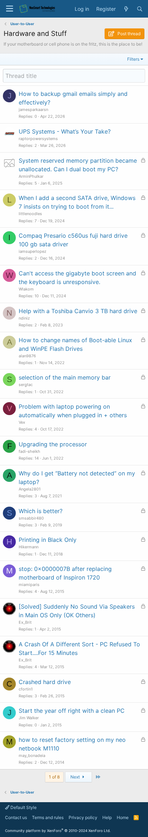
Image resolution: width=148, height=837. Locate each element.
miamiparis (29, 584)
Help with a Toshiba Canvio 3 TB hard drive (78, 311)
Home (123, 817)
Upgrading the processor (53, 444)
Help (107, 817)
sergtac (26, 384)
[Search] (140, 9)
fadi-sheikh (29, 451)
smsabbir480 (31, 518)
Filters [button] (133, 59)
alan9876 (27, 355)
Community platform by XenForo (58, 830)
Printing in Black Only (48, 539)
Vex (22, 422)
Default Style (23, 807)
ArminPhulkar (31, 176)
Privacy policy (83, 817)
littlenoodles (30, 213)
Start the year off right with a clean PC (72, 710)
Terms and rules (48, 817)
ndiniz (24, 318)
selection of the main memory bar (65, 377)
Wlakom (26, 289)
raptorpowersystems (38, 138)
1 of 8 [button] (54, 777)
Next (75, 777)
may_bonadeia (32, 755)
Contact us (16, 817)
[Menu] (9, 9)
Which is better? (41, 511)
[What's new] (126, 9)
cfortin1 (26, 689)
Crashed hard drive (45, 681)
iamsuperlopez (32, 251)
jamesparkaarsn (33, 109)
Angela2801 (30, 489)
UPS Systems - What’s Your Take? (65, 131)
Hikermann (28, 546)
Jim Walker (29, 717)
